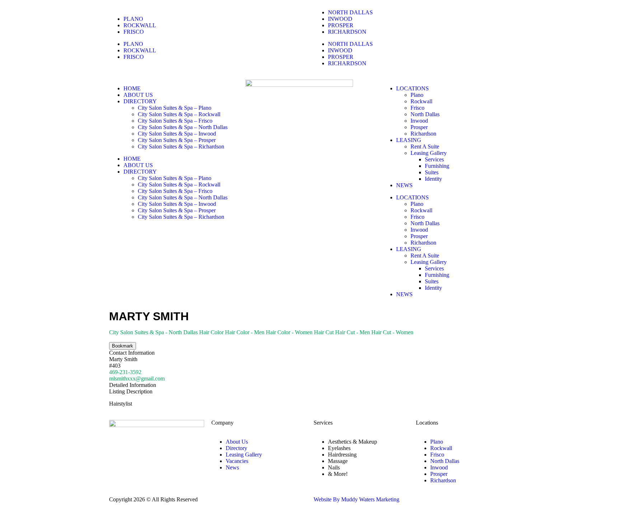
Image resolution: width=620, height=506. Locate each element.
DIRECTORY (140, 101)
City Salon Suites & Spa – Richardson (181, 146)
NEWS (404, 185)
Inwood (419, 121)
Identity (433, 179)
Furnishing (437, 166)
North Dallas (425, 114)
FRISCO (133, 32)
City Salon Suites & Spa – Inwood (177, 134)
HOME (132, 88)
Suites (431, 172)
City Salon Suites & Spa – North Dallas (182, 127)
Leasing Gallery (428, 153)
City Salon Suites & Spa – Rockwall (179, 114)
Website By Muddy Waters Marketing (356, 499)
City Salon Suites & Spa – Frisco (175, 121)
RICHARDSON (347, 32)
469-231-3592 (125, 372)
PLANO (133, 19)
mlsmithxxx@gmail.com (137, 378)
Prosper (419, 127)
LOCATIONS (412, 88)
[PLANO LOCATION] (118, 473)
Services (434, 159)
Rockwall (421, 101)
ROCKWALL (139, 25)
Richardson (423, 134)
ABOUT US (138, 95)
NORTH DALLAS (350, 12)
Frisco (417, 108)
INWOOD (340, 19)
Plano (416, 95)
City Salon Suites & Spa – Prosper (177, 140)
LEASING (408, 140)
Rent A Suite (424, 146)
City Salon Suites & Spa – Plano (174, 108)
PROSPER (340, 25)
